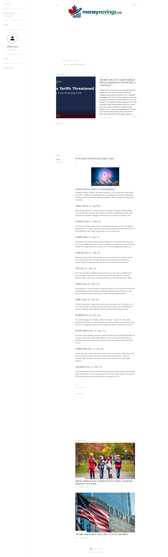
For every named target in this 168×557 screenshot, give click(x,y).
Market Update (8, 16)
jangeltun (101, 552)
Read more (133, 116)
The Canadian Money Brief (75, 64)
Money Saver (12, 46)
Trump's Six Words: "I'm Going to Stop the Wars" (101, 534)
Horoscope (59, 162)
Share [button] (101, 117)
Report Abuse (8, 68)
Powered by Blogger (98, 548)
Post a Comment (108, 117)
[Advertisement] (95, 39)
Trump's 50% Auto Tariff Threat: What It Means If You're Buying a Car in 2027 (118, 82)
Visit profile (12, 50)
